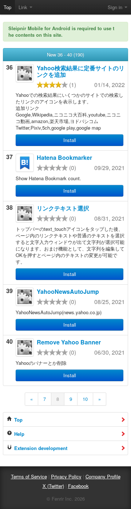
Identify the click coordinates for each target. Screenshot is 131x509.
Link (24, 7)
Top (7, 7)
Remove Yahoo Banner (69, 342)
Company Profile (103, 476)
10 (85, 398)
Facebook (78, 485)
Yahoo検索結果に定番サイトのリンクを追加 (80, 71)
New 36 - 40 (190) (65, 54)
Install (69, 140)
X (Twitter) (53, 485)
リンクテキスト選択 (63, 208)
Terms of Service (29, 476)
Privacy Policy (66, 476)
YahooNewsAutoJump (68, 291)
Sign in (116, 7)
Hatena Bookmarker (64, 157)
